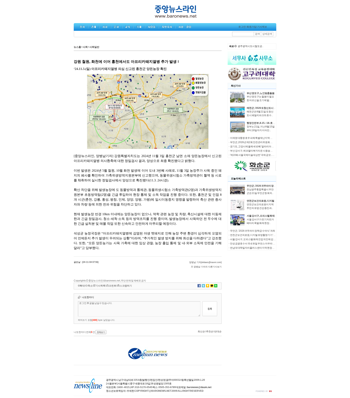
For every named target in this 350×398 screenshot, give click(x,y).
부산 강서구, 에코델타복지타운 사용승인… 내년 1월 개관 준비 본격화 (266, 150)
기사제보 (262, 26)
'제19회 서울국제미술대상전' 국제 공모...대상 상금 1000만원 (261, 155)
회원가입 (251, 26)
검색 (257, 33)
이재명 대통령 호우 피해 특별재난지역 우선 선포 (255, 138)
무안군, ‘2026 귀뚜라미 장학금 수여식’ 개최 (269, 185)
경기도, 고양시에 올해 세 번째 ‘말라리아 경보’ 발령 (256, 146)
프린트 (112, 285)
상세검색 (267, 33)
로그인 (242, 26)
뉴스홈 (77, 47)
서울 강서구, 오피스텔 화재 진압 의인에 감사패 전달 (273, 215)
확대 (82, 285)
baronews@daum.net (199, 387)
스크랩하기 (126, 285)
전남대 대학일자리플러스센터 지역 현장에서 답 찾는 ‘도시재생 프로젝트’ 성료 (270, 247)
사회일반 (94, 47)
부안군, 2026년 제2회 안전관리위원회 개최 (252, 142)
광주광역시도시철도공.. (250, 46)
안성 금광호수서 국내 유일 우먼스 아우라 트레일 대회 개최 (260, 243)
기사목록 (100, 285)
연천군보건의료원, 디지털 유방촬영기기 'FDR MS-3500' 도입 (262, 235)
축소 (90, 285)
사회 (85, 47)
